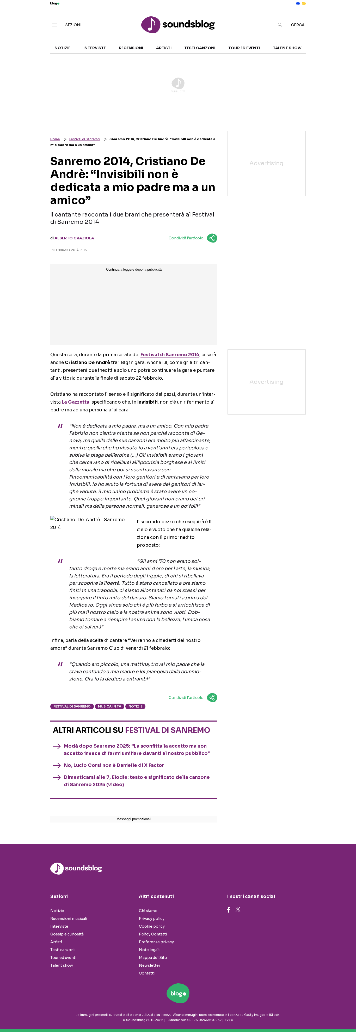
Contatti (147, 973)
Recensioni (131, 48)
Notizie (62, 48)
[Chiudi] (344, 14)
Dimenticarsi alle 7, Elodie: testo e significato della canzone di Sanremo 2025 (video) (137, 780)
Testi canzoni (199, 48)
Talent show (287, 48)
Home (55, 139)
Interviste (94, 48)
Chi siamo (148, 910)
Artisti (163, 48)
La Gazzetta (75, 402)
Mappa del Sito (153, 957)
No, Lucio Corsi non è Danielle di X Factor (114, 765)
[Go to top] (305, 1015)
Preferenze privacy (156, 942)
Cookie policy (152, 926)
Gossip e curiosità (67, 934)
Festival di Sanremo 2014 (169, 355)
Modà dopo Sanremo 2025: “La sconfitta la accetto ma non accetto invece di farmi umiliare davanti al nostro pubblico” (137, 749)
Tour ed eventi (244, 48)
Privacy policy (151, 918)
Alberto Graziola (74, 238)
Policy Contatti (153, 934)
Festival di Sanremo (84, 139)
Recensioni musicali (68, 918)
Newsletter (149, 965)
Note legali (149, 949)
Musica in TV (109, 706)
